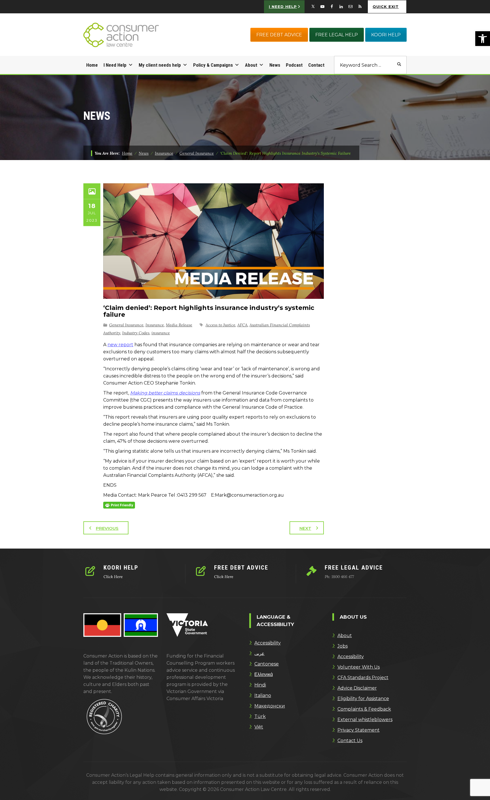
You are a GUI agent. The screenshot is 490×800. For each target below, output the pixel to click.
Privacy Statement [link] (358, 730)
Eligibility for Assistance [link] (363, 698)
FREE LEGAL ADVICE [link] (354, 567)
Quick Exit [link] (386, 6)
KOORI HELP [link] (386, 34)
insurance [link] (160, 332)
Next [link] (305, 528)
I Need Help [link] (115, 65)
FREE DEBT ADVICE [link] (279, 34)
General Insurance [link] (126, 324)
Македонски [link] (269, 706)
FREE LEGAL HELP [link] (336, 34)
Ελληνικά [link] (263, 674)
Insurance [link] (154, 324)
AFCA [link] (242, 324)
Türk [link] (260, 716)
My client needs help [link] (160, 65)
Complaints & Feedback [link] (364, 709)
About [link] (251, 65)
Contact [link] (316, 65)
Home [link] (92, 65)
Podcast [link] (294, 65)
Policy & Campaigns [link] (213, 65)
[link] (482, 38)
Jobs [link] (342, 646)
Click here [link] (113, 576)
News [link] (274, 65)
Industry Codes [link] (135, 332)
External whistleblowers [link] (364, 719)
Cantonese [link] (266, 664)
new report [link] (120, 344)
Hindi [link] (260, 685)
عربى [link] (259, 653)
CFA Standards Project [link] (362, 677)
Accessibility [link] (267, 643)
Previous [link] (107, 528)
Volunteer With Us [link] (358, 667)
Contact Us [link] (349, 740)
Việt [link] (258, 727)
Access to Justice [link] (220, 324)
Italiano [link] (262, 695)
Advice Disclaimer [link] (357, 688)
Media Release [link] (179, 324)
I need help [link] (283, 6)
